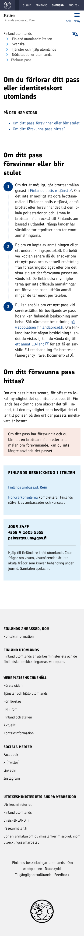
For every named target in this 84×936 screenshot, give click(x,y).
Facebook (11, 754)
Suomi (27, 5)
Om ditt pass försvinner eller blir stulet (46, 123)
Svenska (18, 44)
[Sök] (68, 15)
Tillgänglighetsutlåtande (33, 875)
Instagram (12, 778)
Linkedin (10, 770)
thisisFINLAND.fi (16, 820)
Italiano (41, 5)
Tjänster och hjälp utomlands (33, 49)
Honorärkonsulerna (23, 497)
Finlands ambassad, (27, 487)
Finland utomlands (18, 33)
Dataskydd (53, 868)
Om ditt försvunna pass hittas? (39, 129)
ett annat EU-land (30, 344)
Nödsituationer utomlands (31, 54)
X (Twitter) (12, 762)
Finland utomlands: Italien (31, 39)
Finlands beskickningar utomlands (38, 862)
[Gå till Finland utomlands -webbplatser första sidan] (7, 5)
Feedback (61, 875)
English (74, 5)
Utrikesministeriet (18, 804)
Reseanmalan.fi (15, 828)
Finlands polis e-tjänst (49, 190)
